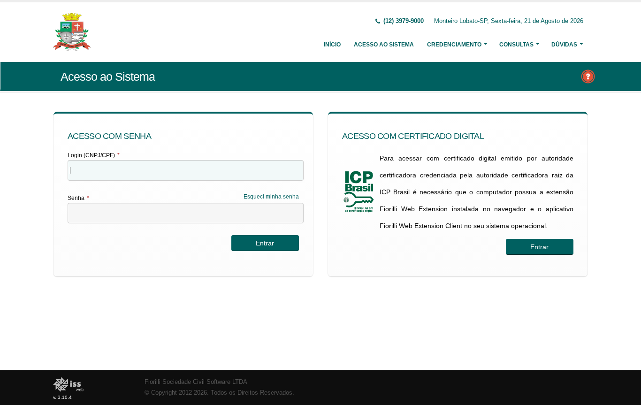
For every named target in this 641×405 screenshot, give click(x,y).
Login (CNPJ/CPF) (94, 155)
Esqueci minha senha (271, 196)
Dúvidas (564, 44)
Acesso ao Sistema (384, 44)
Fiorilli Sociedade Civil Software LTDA (196, 382)
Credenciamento (454, 44)
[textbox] (186, 170)
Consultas (516, 44)
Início (332, 44)
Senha (78, 198)
